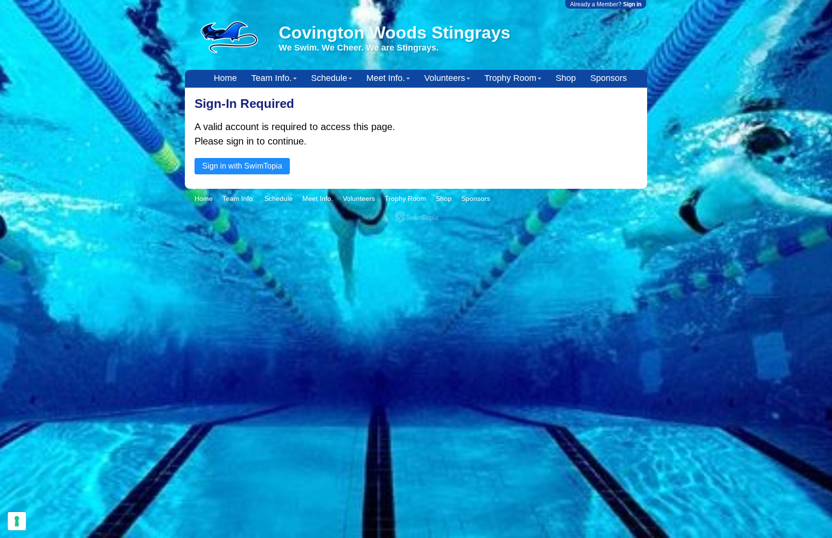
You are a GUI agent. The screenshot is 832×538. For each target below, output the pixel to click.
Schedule (329, 78)
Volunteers (444, 78)
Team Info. (271, 78)
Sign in (632, 4)
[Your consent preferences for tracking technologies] (17, 521)
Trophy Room (510, 78)
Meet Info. (385, 78)
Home (225, 78)
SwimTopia (416, 217)
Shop (566, 78)
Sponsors (608, 78)
